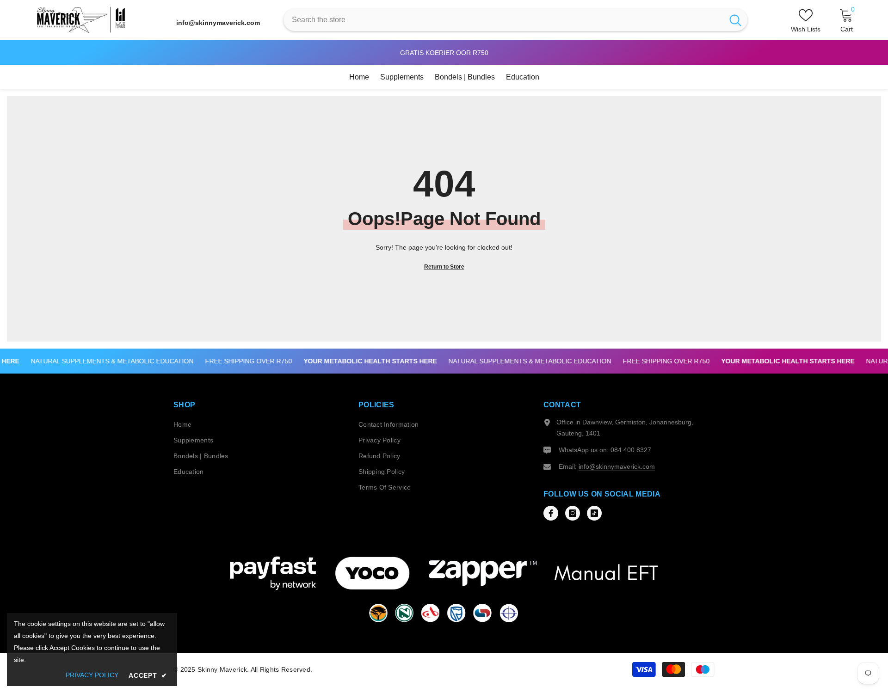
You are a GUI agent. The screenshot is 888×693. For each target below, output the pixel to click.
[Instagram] (572, 513)
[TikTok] (594, 513)
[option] (444, 53)
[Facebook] (550, 513)
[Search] (515, 20)
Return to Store (444, 267)
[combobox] (503, 20)
